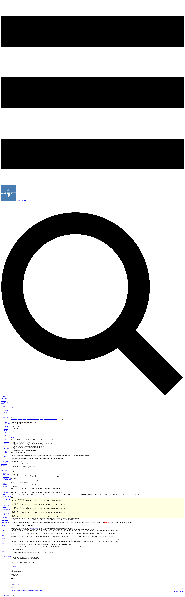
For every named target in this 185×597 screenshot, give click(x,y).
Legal (5, 456)
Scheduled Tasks (34, 528)
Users (3, 540)
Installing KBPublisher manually (5, 485)
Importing (4, 525)
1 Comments (16, 584)
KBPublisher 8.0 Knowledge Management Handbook (7, 424)
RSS (3, 546)
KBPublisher (14, 419)
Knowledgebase (4, 417)
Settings (3, 551)
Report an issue (15, 566)
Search (4, 396)
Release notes (7, 419)
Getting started (5, 520)
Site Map (3, 406)
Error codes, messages (6, 442)
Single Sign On (5, 522)
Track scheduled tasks (18, 580)
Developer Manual (6, 429)
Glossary (3, 405)
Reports (3, 543)
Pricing (2, 403)
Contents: (13, 437)
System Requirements (6, 474)
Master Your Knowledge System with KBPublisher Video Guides (7, 451)
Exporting (4, 527)
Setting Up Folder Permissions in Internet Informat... (7, 498)
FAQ (5, 432)
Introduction (4, 468)
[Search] (92, 304)
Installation (4, 470)
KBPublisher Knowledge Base (24, 200)
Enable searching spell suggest (6, 514)
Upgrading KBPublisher (5, 489)
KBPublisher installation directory (112, 494)
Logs (3, 554)
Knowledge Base (4, 398)
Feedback (4, 538)
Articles (5, 439)
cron (46, 522)
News (2, 399)
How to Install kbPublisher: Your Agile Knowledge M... (7, 479)
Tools (3, 548)
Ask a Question (4, 402)
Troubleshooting (7, 446)
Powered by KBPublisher (6, 595)
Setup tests (5, 517)
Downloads (3, 401)
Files (3, 535)
